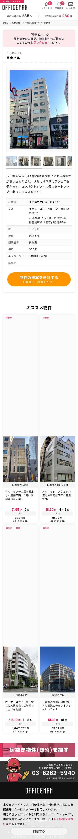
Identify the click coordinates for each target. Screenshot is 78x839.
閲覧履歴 (59, 6)
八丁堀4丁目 (16, 23)
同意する (39, 831)
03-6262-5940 (53, 773)
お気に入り (46, 6)
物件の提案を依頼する (39, 279)
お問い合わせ (39, 42)
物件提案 (70, 8)
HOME (5, 23)
